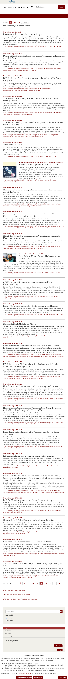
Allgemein (6, 628)
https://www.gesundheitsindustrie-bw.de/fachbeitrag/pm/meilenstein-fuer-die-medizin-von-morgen (31, 336)
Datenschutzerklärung (25, 673)
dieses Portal (10, 619)
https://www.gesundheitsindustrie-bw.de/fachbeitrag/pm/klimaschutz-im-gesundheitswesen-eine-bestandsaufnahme (33, 554)
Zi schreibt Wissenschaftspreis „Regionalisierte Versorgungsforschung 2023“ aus (33, 565)
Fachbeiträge (7, 630)
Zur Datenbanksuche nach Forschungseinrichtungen (21, 599)
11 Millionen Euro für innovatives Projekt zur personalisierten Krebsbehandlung (28, 283)
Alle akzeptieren (38, 677)
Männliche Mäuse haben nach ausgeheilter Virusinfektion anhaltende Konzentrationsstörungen (31, 237)
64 (50, 583)
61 (37, 583)
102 (59, 583)
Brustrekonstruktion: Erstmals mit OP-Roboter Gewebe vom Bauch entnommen (31, 433)
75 (20, 22)
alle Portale (10, 620)
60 (33, 583)
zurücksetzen (58, 646)
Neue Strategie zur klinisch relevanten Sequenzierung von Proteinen (30, 386)
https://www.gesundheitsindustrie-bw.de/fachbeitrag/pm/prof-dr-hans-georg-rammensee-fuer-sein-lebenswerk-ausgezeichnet (32, 511)
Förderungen (7, 633)
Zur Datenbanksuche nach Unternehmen (17, 594)
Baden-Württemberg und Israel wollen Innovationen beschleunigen (30, 306)
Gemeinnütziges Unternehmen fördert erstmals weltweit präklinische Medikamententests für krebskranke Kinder (31, 215)
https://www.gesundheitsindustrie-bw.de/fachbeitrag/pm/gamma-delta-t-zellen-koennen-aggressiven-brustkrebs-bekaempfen (31, 533)
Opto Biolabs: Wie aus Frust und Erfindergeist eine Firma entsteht (39, 257)
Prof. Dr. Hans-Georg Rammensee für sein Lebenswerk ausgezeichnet (31, 500)
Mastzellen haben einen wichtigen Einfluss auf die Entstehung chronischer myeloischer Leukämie (33, 191)
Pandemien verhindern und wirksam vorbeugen (22, 34)
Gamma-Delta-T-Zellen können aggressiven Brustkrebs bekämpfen (30, 520)
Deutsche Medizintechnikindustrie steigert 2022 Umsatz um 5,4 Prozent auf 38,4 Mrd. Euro (34, 57)
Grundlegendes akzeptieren (24, 677)
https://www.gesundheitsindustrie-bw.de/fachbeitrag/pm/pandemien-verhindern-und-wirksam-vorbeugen (32, 47)
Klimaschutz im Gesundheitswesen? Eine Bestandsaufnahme (27, 542)
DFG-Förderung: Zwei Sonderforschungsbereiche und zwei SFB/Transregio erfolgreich (33, 79)
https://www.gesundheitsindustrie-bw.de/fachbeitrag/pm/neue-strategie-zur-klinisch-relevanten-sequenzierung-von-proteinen (33, 399)
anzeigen (59, 650)
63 (46, 583)
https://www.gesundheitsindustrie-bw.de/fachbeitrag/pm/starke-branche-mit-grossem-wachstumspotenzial (30, 181)
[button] (61, 641)
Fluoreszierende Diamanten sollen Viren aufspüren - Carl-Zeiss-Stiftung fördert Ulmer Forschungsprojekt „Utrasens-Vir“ (32, 409)
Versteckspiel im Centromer (14, 145)
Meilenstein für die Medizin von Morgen (19, 324)
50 (15, 22)
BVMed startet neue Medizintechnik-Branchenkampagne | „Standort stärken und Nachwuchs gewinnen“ (31, 365)
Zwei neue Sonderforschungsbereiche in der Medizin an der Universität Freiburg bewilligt (32, 100)
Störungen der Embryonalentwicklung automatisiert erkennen (28, 456)
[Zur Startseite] (18, 6)
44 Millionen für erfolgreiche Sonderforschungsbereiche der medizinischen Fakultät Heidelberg (33, 124)
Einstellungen (62, 677)
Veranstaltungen (8, 636)
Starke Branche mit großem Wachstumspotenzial (38, 165)
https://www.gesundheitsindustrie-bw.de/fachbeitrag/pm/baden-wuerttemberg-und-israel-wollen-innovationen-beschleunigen (33, 315)
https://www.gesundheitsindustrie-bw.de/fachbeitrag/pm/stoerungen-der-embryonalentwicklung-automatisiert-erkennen (33, 467)
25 (11, 22)
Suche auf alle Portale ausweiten (15, 590)
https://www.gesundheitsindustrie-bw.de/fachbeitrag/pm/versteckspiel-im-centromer (29, 156)
